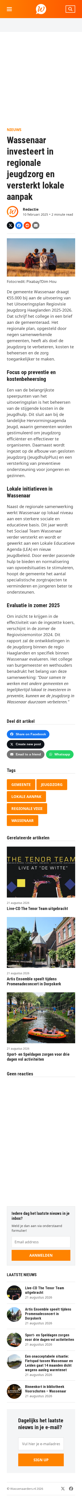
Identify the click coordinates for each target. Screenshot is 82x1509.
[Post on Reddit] (27, 225)
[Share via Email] (35, 225)
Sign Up (41, 1459)
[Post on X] (10, 225)
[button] (9, 9)
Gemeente (21, 784)
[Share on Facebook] (19, 225)
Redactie (30, 209)
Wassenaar (22, 820)
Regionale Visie (27, 808)
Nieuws (14, 129)
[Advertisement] (41, 79)
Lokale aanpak (26, 796)
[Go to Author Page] (12, 211)
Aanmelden (41, 1255)
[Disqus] (41, 1139)
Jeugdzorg (52, 784)
